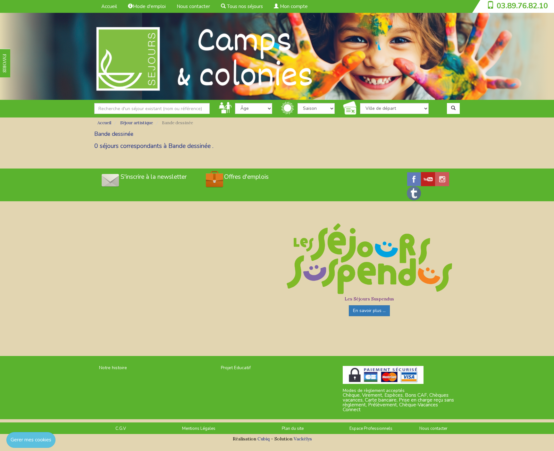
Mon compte (293, 6)
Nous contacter (193, 6)
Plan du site (293, 428)
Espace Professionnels (370, 428)
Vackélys (303, 439)
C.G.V (120, 428)
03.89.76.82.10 (522, 6)
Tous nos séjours (244, 6)
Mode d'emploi (149, 6)
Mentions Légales (198, 428)
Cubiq (263, 439)
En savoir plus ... (369, 311)
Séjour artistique (136, 123)
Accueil (109, 6)
